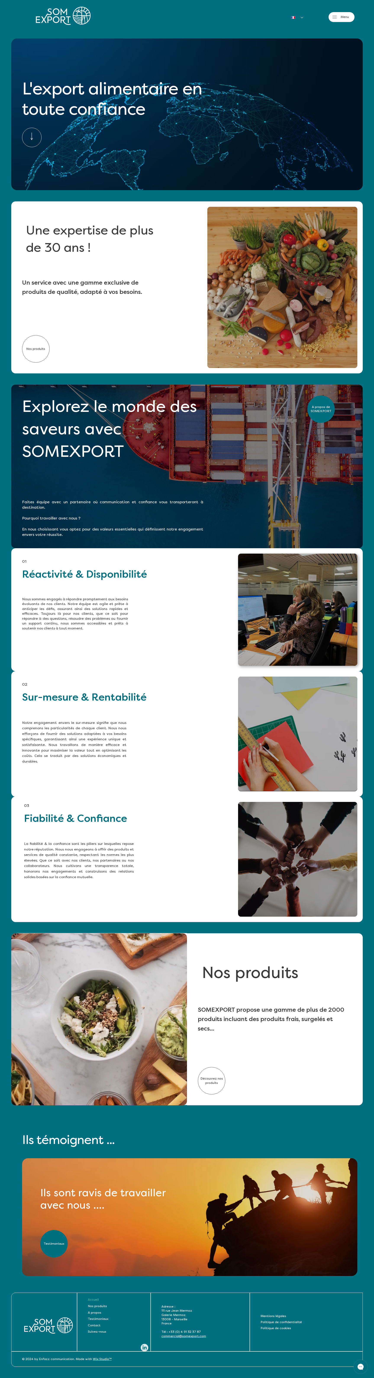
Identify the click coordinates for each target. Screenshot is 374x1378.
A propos (94, 1312)
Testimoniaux (98, 1319)
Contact (94, 1325)
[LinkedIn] (144, 1347)
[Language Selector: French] (295, 17)
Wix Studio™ (102, 1359)
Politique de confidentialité (281, 1322)
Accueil (93, 1300)
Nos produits (97, 1306)
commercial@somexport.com (183, 1336)
